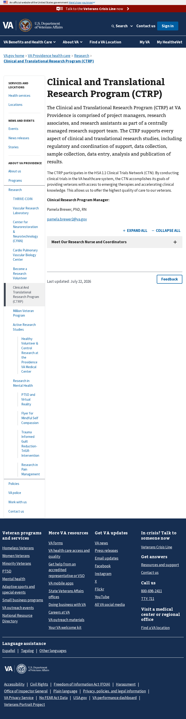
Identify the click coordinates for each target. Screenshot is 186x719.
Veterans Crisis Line (156, 547)
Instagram (103, 573)
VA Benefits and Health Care (28, 42)
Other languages (52, 650)
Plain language (65, 691)
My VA (145, 42)
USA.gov (80, 697)
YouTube (102, 596)
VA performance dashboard (115, 697)
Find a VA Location (105, 42)
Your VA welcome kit (65, 627)
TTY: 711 (147, 598)
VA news (101, 542)
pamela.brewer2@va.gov (67, 219)
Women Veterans (16, 555)
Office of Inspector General (26, 691)
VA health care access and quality (69, 553)
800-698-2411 (151, 590)
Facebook (103, 565)
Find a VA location (155, 627)
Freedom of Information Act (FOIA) (82, 684)
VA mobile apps (61, 583)
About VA (71, 42)
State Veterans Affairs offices (66, 593)
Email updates (106, 558)
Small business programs (22, 600)
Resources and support (160, 564)
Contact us (145, 25)
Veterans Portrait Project (24, 704)
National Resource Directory (17, 618)
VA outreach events (18, 607)
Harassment (126, 684)
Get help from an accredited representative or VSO (67, 570)
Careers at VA (59, 612)
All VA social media (110, 604)
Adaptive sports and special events (18, 589)
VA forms (56, 542)
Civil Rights (39, 684)
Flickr (99, 589)
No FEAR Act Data (53, 697)
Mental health (13, 578)
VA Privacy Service (19, 697)
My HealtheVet (169, 42)
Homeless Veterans (18, 547)
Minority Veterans (16, 563)
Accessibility (14, 684)
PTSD (6, 571)
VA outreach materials (66, 619)
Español (8, 650)
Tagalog (27, 650)
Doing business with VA (67, 604)
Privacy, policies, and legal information (114, 691)
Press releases (106, 550)
